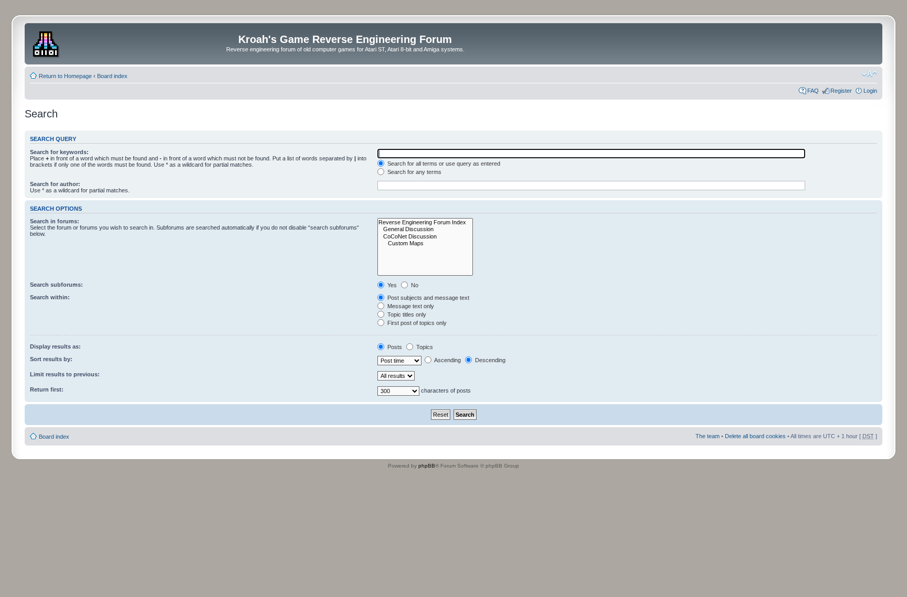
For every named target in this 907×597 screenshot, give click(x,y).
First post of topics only (416, 323)
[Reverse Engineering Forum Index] (425, 222)
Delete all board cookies (755, 436)
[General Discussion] (425, 229)
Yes (391, 285)
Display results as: (55, 346)
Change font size (869, 74)
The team (707, 436)
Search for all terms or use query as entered (443, 163)
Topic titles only (406, 314)
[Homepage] (47, 42)
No (413, 285)
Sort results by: (51, 359)
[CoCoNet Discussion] (425, 236)
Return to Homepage (65, 76)
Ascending (447, 360)
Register (841, 91)
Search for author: (55, 184)
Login (870, 91)
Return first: (47, 389)
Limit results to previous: (65, 374)
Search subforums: (56, 284)
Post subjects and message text (427, 298)
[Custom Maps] (425, 243)
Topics (424, 347)
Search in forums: (54, 221)
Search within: (50, 297)
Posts (394, 347)
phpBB (426, 466)
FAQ (813, 91)
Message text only (410, 306)
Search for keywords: (59, 152)
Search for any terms (413, 172)
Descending (489, 360)
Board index (112, 76)
